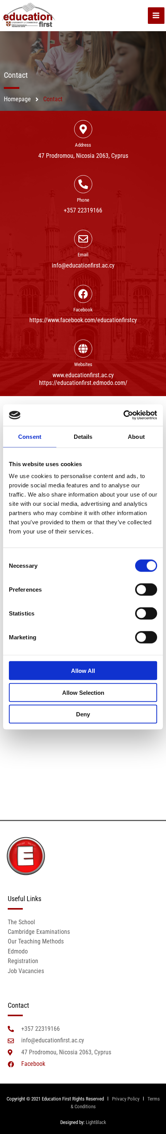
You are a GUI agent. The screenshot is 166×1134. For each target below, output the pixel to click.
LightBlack (96, 1122)
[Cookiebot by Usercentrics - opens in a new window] (123, 415)
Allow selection (83, 692)
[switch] (146, 590)
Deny (83, 714)
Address (83, 145)
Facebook (83, 310)
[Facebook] (83, 294)
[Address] (83, 129)
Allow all (83, 670)
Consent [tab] (29, 436)
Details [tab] (83, 436)
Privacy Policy (125, 1099)
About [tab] (136, 436)
